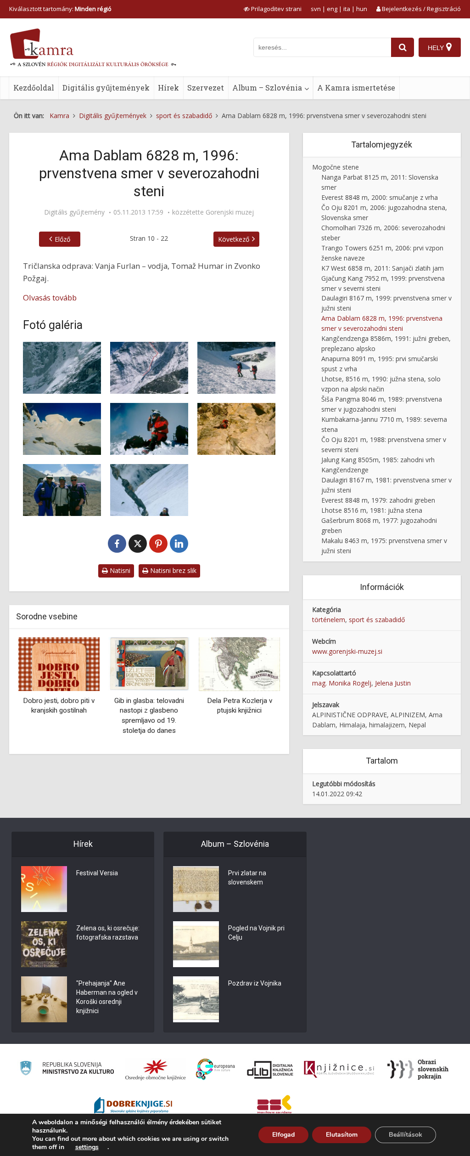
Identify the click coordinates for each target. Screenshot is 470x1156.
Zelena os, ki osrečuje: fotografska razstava (108, 932)
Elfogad (283, 1134)
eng (332, 9)
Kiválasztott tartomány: (60, 9)
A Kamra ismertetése (356, 87)
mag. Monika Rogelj (341, 683)
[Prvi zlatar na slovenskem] (196, 889)
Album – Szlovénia (267, 87)
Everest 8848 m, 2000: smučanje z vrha (379, 197)
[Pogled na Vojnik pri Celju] (196, 944)
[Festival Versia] (44, 889)
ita (346, 9)
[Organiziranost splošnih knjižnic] (155, 1069)
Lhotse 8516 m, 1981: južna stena (371, 510)
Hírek (168, 87)
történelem (328, 619)
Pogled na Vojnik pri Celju (256, 932)
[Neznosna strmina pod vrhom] (149, 490)
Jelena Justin (393, 683)
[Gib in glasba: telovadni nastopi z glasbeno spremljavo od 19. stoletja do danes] (149, 663)
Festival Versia (97, 873)
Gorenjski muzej (230, 212)
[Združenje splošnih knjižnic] (274, 1106)
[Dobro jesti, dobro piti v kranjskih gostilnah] (59, 663)
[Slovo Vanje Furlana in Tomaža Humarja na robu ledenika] (236, 368)
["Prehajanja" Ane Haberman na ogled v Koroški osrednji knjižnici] (44, 999)
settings (87, 1147)
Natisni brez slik (172, 570)
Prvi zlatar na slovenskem (247, 877)
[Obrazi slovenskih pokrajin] (418, 1069)
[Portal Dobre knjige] (133, 1106)
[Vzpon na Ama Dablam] (149, 368)
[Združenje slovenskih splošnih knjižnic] (339, 1069)
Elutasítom (342, 1134)
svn (316, 9)
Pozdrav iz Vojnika (254, 983)
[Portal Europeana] (215, 1069)
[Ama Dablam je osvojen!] (149, 429)
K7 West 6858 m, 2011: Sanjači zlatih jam (382, 268)
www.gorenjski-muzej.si (347, 651)
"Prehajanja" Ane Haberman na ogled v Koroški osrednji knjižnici (107, 997)
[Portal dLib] (270, 1069)
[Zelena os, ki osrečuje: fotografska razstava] (44, 944)
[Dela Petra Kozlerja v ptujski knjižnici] (239, 663)
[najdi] (402, 47)
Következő (233, 239)
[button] (257, 692)
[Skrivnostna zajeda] (62, 429)
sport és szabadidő (377, 619)
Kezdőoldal (33, 87)
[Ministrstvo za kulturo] (67, 1069)
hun (361, 9)
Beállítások (405, 1134)
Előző (62, 239)
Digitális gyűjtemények (106, 87)
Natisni (119, 570)
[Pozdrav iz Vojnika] (196, 999)
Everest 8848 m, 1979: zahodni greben (378, 500)
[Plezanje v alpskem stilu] (62, 368)
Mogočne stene (335, 167)
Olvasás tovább (50, 297)
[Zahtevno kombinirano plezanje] (236, 429)
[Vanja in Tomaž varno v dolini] (62, 490)
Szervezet (205, 87)
